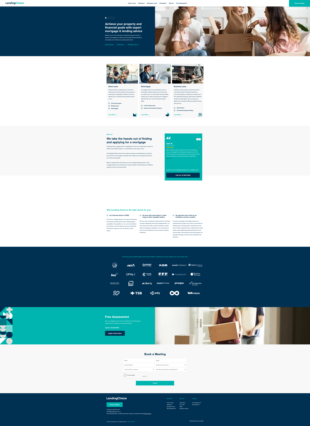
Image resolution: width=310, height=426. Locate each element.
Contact (194, 398)
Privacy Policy (131, 421)
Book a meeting (114, 405)
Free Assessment (181, 3)
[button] (200, 139)
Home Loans (132, 3)
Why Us (171, 3)
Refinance (141, 3)
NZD (202, 421)
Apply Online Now (115, 333)
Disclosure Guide (184, 408)
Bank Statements (171, 408)
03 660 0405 (115, 328)
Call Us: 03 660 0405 (183, 175)
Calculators (162, 3)
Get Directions (147, 413)
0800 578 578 (116, 409)
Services (169, 398)
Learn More (111, 115)
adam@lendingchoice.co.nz (114, 411)
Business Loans (152, 3)
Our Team (182, 404)
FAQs (181, 406)
